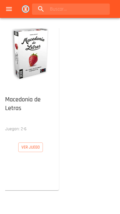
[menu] (9, 9)
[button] (31, 80)
